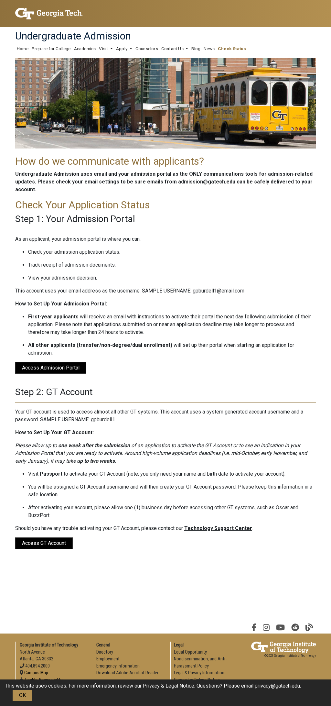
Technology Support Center (218, 528)
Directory (104, 652)
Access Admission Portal (51, 368)
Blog (195, 48)
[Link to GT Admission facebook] (254, 628)
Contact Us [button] (173, 48)
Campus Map (36, 673)
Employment (108, 659)
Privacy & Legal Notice (168, 686)
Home (22, 48)
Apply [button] (122, 48)
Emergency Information (118, 666)
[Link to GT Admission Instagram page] (266, 628)
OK (22, 695)
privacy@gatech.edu (277, 686)
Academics (85, 48)
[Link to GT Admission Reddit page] (295, 628)
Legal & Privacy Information (199, 673)
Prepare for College (51, 48)
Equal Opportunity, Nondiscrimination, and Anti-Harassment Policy (200, 659)
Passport (51, 474)
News (209, 48)
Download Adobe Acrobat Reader (127, 673)
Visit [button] (104, 48)
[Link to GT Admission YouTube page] (280, 628)
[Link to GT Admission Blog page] (309, 628)
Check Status (232, 48)
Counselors (146, 48)
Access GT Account (44, 543)
